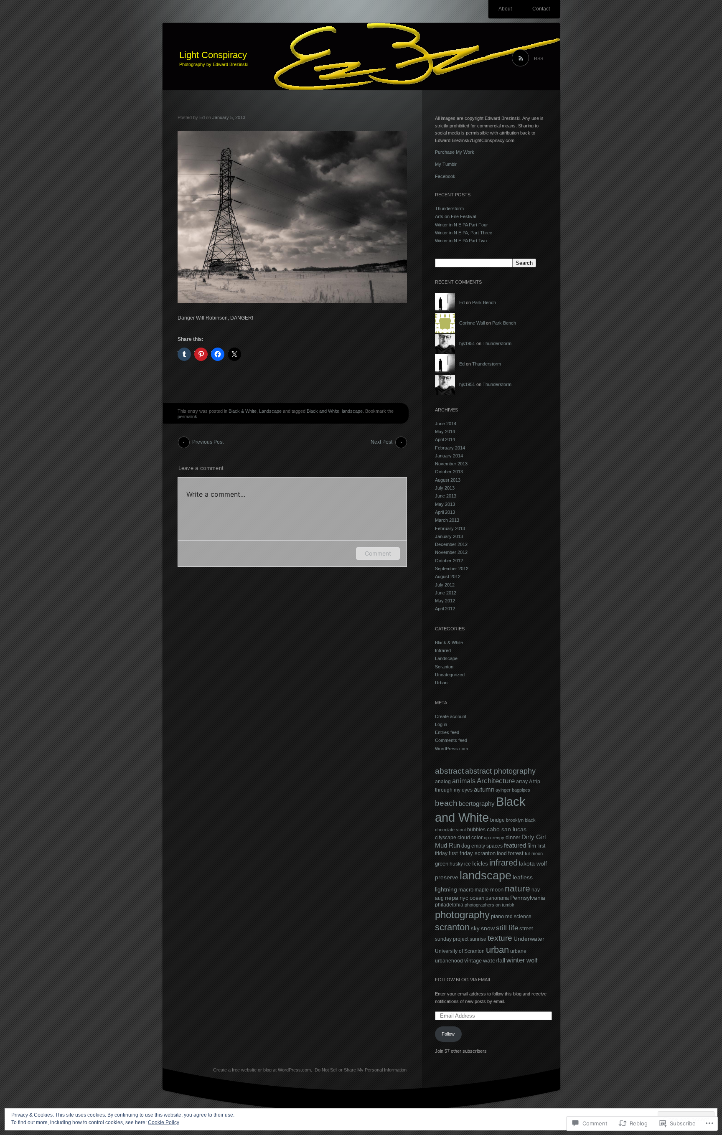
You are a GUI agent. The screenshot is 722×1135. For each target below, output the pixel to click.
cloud (464, 837)
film (531, 846)
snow (488, 928)
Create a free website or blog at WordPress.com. (262, 1069)
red (509, 916)
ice (467, 864)
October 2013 (449, 471)
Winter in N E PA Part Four (461, 224)
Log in (441, 724)
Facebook (445, 176)
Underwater (529, 938)
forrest (516, 853)
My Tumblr (446, 164)
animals (463, 781)
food (502, 853)
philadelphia (449, 905)
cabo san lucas (506, 829)
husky (456, 864)
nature (517, 888)
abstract (449, 771)
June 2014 (445, 423)
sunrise (478, 939)
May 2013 (445, 504)
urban (497, 950)
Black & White (243, 411)
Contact (541, 9)
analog (443, 782)
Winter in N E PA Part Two (461, 240)
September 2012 (451, 568)
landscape (352, 411)
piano (497, 916)
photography (462, 914)
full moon (534, 853)
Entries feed (447, 732)
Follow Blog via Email (463, 979)
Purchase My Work (454, 152)
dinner (513, 837)
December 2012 (451, 544)
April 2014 (445, 439)
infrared (503, 862)
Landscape (270, 411)
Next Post (381, 442)
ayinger (503, 789)
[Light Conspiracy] (361, 57)
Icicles (480, 864)
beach (446, 802)
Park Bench (484, 302)
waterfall (494, 960)
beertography (477, 803)
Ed (202, 117)
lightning (446, 889)
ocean (477, 898)
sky (475, 928)
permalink (187, 416)
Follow (448, 1033)
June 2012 (445, 592)
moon (496, 889)
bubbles (476, 830)
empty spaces (487, 846)
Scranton (444, 666)
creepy (497, 837)
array (522, 782)
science (522, 916)
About (505, 9)
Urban (441, 682)
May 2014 (445, 431)
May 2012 (445, 600)
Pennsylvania (527, 897)
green (441, 864)
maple (482, 890)
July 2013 (445, 487)
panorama (497, 898)
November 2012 (451, 552)
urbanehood (449, 961)
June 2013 (445, 495)
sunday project (451, 939)
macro (465, 889)
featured (515, 845)
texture (500, 938)
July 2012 (445, 584)
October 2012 (449, 560)
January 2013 (449, 536)
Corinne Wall (472, 322)
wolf (531, 960)
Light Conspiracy (213, 55)
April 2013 (445, 512)
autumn (484, 789)
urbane (518, 951)
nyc (464, 898)
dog (465, 846)
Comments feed (451, 740)
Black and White (323, 411)
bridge (497, 820)
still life (507, 928)
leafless (523, 877)
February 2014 (450, 447)
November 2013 (451, 463)
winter (515, 960)
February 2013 (450, 528)
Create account (450, 716)
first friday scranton (472, 853)
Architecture (496, 781)
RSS (538, 58)
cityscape (445, 837)
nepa (451, 897)
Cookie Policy (163, 1122)
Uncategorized (450, 674)
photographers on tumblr (489, 904)
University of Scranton (460, 951)
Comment (378, 553)
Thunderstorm (449, 208)
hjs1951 (467, 343)
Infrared (443, 650)
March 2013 (447, 520)
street (526, 928)
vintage (473, 960)
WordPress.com (451, 748)
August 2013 (447, 479)
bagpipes (521, 789)
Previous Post (208, 442)
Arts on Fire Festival (455, 216)
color (477, 837)
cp (486, 837)
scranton (452, 927)
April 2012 (445, 608)
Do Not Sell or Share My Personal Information (361, 1069)
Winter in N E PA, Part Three (463, 232)
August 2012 (447, 576)
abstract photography (500, 771)
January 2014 (449, 455)
